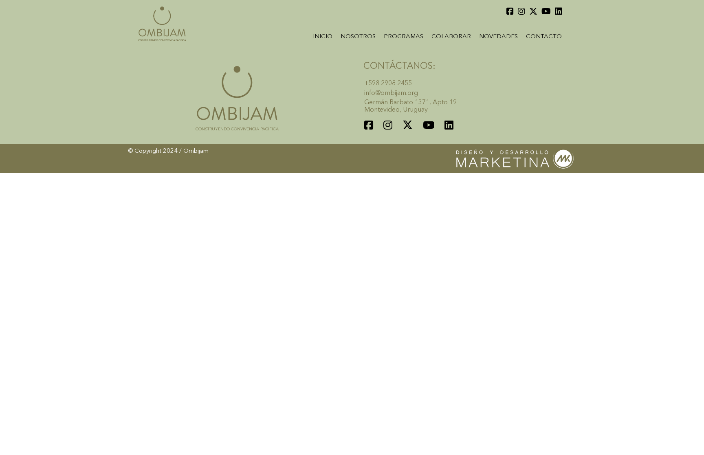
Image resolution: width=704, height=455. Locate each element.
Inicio (322, 37)
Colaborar (451, 37)
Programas (403, 37)
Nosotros (358, 37)
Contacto (544, 37)
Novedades (498, 37)
